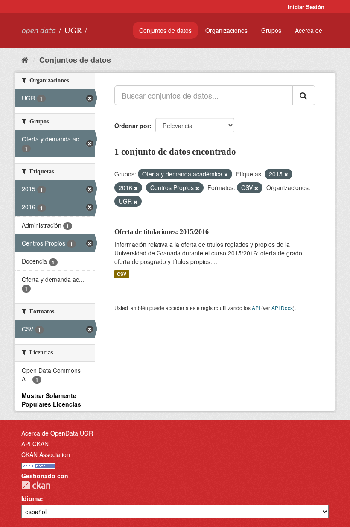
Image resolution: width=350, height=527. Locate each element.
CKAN (35, 485)
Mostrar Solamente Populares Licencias (51, 399)
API (256, 307)
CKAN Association (45, 454)
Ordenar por (131, 125)
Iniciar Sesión (306, 7)
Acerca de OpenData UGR (57, 433)
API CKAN (35, 443)
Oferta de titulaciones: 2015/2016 (161, 231)
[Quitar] (226, 174)
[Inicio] (25, 59)
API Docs (282, 307)
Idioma (31, 498)
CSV (121, 274)
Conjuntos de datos (165, 30)
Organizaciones (226, 30)
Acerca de (308, 30)
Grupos (271, 30)
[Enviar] (303, 95)
